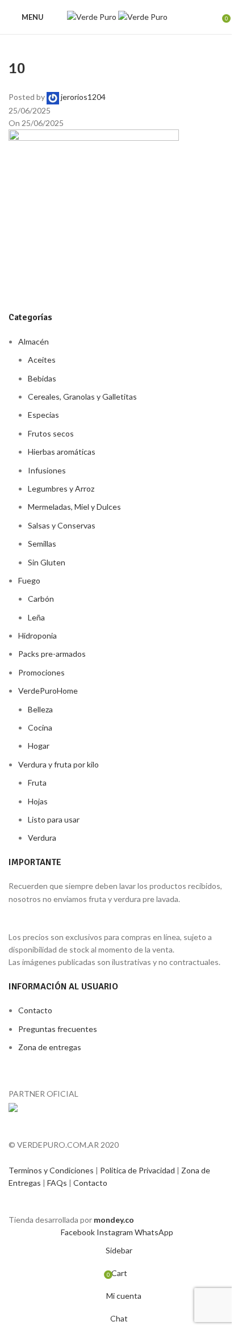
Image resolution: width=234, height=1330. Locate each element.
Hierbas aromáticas (61, 451)
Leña (36, 617)
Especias (43, 414)
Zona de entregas (49, 1047)
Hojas (38, 801)
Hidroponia (37, 635)
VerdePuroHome (48, 690)
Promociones (41, 672)
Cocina (40, 727)
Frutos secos (51, 433)
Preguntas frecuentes (57, 1029)
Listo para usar (54, 819)
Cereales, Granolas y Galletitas (82, 396)
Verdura (42, 837)
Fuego (29, 580)
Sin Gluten (46, 562)
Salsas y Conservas (61, 525)
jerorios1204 (83, 97)
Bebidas (42, 378)
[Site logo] (92, 16)
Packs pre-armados (52, 653)
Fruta (37, 782)
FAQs (58, 1183)
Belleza (40, 709)
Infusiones (47, 470)
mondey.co (114, 1219)
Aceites (42, 359)
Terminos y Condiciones (52, 1170)
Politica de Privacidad (138, 1170)
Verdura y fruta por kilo (58, 764)
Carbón (41, 598)
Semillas (42, 543)
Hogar (38, 745)
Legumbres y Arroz (61, 488)
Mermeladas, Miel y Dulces (74, 506)
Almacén (33, 341)
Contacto (35, 1010)
